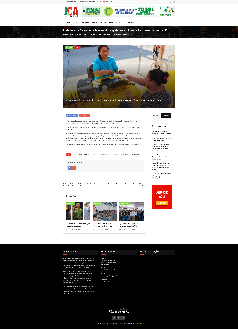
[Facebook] (70, 168)
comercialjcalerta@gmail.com (110, 276)
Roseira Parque (119, 154)
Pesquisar (166, 115)
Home (66, 34)
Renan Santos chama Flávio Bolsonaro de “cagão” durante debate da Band (161, 157)
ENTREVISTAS (130, 22)
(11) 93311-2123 (106, 282)
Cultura (95, 22)
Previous (84, 10)
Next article (142, 182)
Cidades (76, 22)
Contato (119, 22)
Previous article (68, 182)
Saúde (126, 154)
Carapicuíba (78, 34)
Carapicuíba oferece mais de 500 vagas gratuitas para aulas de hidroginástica (161, 176)
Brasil (103, 22)
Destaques (66, 22)
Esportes (85, 22)
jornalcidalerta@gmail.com (109, 270)
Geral (111, 22)
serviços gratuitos (135, 154)
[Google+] (74, 168)
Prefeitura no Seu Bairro (106, 154)
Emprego (95, 154)
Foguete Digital (139, 323)
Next (173, 10)
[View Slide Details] (128, 11)
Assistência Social (77, 154)
